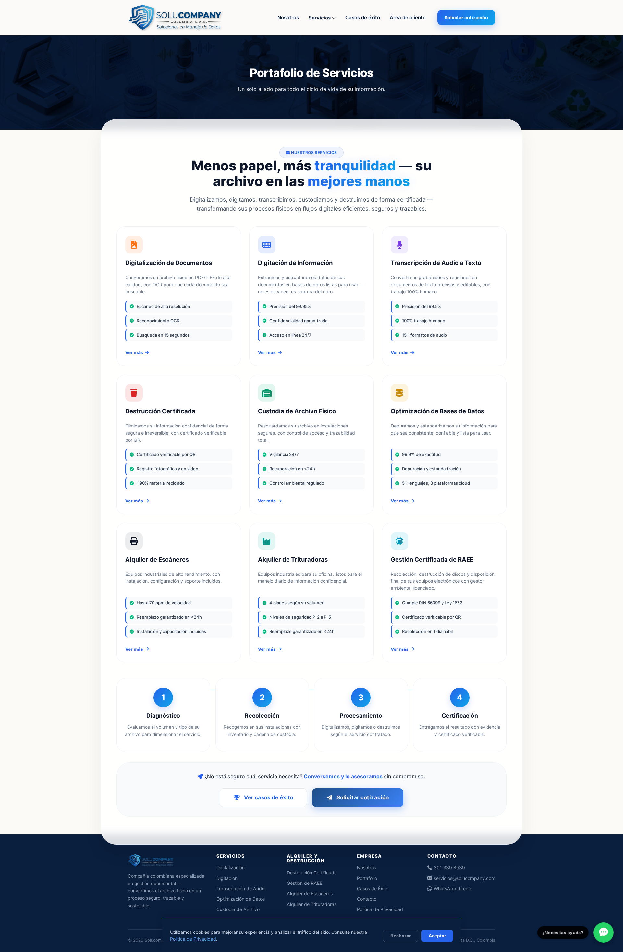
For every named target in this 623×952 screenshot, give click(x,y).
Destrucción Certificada (312, 872)
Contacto (366, 899)
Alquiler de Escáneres (310, 893)
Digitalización (230, 867)
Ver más (134, 352)
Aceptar (437, 935)
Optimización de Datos (240, 899)
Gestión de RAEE (304, 883)
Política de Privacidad (380, 909)
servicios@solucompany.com (464, 878)
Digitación (227, 878)
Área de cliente (408, 17)
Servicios (320, 18)
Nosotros (288, 17)
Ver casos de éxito (268, 797)
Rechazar (400, 935)
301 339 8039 (449, 867)
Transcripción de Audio (240, 888)
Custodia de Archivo (238, 909)
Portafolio (367, 878)
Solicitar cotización (466, 17)
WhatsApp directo (453, 888)
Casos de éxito (362, 17)
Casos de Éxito (372, 888)
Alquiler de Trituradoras (311, 904)
